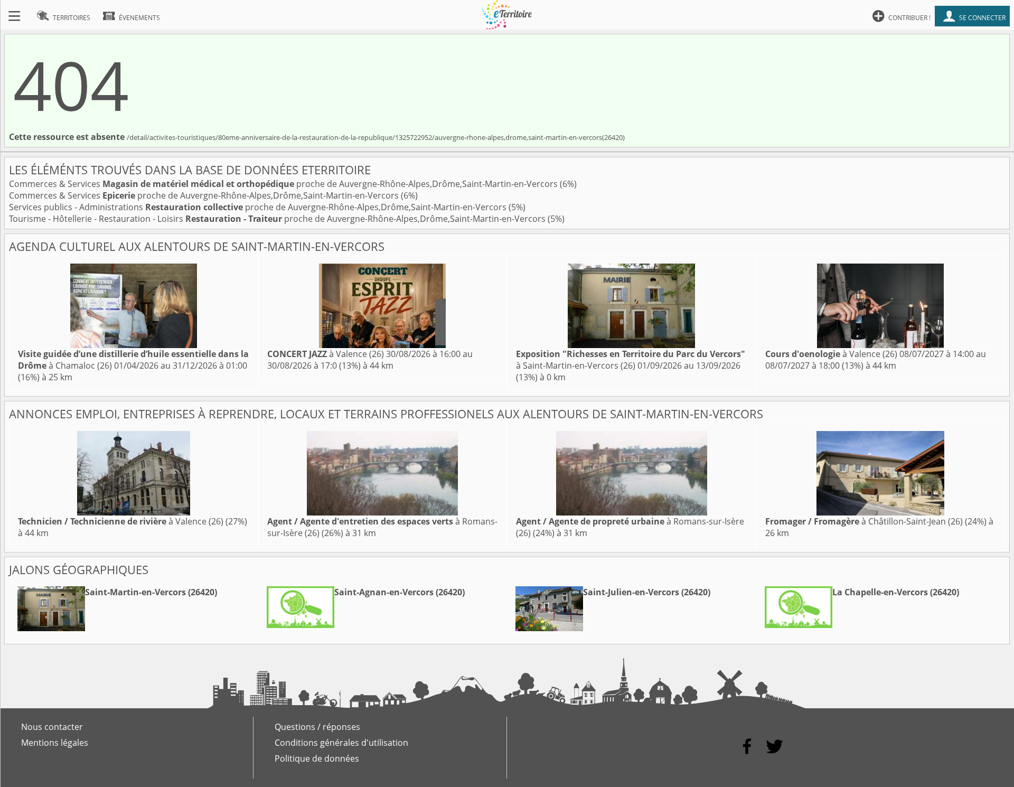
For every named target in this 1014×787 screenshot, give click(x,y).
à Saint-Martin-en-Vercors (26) (630, 359)
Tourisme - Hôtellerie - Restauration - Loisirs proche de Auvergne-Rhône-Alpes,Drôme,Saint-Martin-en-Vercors (278, 218)
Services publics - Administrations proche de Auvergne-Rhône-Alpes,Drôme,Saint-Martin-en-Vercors (259, 207)
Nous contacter (52, 727)
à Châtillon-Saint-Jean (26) (864, 521)
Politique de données (317, 758)
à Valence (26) (325, 354)
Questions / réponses (317, 727)
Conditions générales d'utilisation (341, 742)
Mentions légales (54, 742)
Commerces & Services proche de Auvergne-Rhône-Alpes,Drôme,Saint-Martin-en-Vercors (284, 184)
